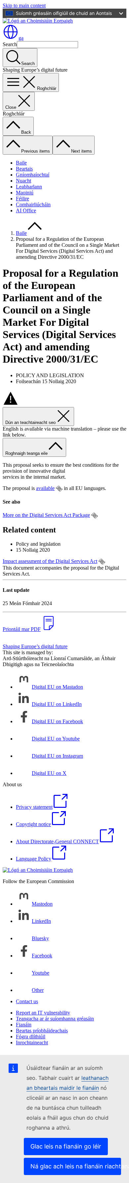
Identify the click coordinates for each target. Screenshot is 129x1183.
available (45, 488)
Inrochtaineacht (32, 1042)
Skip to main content (24, 5)
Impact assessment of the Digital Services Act (50, 561)
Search (10, 44)
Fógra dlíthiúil (30, 1036)
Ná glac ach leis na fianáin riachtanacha (75, 1166)
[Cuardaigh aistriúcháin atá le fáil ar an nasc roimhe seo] (59, 488)
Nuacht (23, 180)
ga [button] (21, 38)
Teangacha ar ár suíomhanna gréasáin (55, 1018)
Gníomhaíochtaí (32, 174)
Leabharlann (29, 186)
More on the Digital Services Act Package (46, 515)
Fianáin (23, 1024)
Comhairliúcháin (33, 204)
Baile (21, 163)
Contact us (27, 1001)
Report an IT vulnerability (43, 1012)
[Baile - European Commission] (38, 21)
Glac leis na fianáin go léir (65, 1146)
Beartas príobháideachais (42, 1030)
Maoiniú (24, 192)
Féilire (22, 198)
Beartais (24, 169)
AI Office (26, 210)
